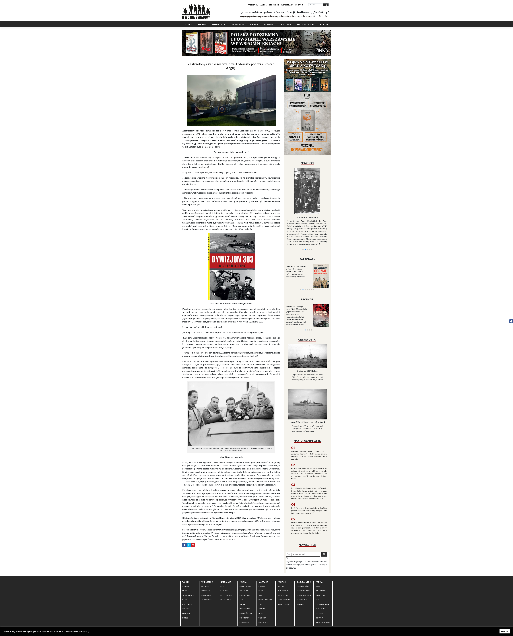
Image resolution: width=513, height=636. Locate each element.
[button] (303, 217)
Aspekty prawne (284, 587)
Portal (324, 24)
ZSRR (260, 587)
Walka (242, 587)
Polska (254, 24)
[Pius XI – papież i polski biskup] (307, 184)
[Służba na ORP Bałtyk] (307, 332)
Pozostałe (263, 605)
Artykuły (205, 569)
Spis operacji (225, 582)
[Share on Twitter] (189, 545)
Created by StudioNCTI (293, 615)
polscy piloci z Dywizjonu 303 (232, 157)
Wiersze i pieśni (303, 569)
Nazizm (185, 582)
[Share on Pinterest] (193, 545)
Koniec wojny (284, 582)
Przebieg (186, 573)
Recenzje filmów (304, 578)
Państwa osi (283, 573)
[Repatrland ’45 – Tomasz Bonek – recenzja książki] (319, 283)
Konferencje (283, 578)
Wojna (202, 24)
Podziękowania (322, 587)
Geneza (185, 569)
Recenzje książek (304, 573)
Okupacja (186, 592)
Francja (262, 573)
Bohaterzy (244, 601)
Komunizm (244, 605)
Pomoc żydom (246, 596)
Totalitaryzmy (188, 578)
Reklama (319, 596)
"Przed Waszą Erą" (323, 605)
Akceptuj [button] (504, 631)
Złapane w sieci (303, 582)
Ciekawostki (206, 582)
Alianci (281, 569)
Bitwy (222, 569)
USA (260, 578)
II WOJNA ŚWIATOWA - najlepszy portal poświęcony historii (213, 615)
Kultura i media (305, 24)
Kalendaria (206, 578)
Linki (318, 582)
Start (188, 24)
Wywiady (300, 587)
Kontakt (299, 5)
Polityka (286, 24)
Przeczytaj (253, 5)
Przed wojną (245, 569)
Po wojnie (186, 596)
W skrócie (205, 573)
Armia (242, 582)
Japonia (262, 592)
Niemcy (262, 596)
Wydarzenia (219, 24)
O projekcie (274, 5)
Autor (264, 5)
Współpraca (287, 5)
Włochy (262, 601)
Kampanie (224, 573)
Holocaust (187, 587)
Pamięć (185, 601)
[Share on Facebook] (184, 545)
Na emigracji (245, 592)
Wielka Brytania (265, 582)
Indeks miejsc (226, 578)
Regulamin (320, 592)
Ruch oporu (245, 578)
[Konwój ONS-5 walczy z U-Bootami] (307, 380)
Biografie (269, 24)
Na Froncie (238, 24)
